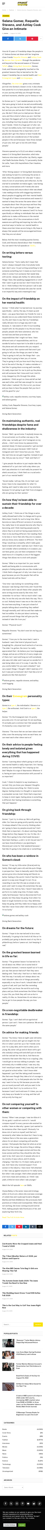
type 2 (33, 708)
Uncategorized (7, 1471)
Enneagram (20, 696)
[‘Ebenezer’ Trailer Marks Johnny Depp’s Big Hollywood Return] (8, 1343)
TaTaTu (5, 66)
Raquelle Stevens (20, 57)
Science (5, 1461)
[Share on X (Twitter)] (20, 39)
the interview (17, 84)
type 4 (13, 705)
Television (5, 1468)
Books (4, 1429)
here (22, 1185)
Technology (6, 1464)
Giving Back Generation (22, 66)
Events (4, 1436)
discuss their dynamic (13, 60)
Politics (5, 1457)
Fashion (6, 16)
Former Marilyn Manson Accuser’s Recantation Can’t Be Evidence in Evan (29, 1366)
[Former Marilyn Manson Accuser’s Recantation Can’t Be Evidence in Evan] (8, 1367)
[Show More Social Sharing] (41, 39)
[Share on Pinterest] (32, 39)
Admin (6, 33)
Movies (4, 1447)
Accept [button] (21, 1525)
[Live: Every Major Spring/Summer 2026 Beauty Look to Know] (8, 1355)
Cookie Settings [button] (10, 1525)
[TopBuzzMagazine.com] (22, 3)
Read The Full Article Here (13, 1217)
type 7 (4, 708)
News (4, 1454)
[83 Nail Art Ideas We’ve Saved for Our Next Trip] (8, 1387)
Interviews (6, 1443)
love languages (26, 78)
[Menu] (3, 3)
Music (4, 1450)
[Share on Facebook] (8, 39)
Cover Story (6, 1433)
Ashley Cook (36, 57)
